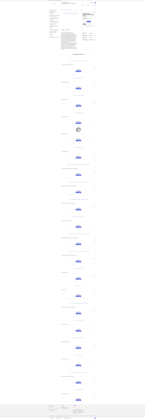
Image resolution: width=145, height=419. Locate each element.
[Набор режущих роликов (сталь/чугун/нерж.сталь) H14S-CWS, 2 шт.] (78, 181)
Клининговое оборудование (54, 18)
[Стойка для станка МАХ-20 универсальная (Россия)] (78, 60)
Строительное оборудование (54, 29)
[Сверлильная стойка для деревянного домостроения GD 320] (78, 198)
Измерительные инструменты (54, 15)
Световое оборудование (53, 31)
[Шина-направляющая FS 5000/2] (78, 112)
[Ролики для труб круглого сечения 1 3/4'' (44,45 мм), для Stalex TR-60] (78, 250)
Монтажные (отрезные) (89, 25)
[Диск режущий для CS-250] (78, 129)
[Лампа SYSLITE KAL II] (78, 285)
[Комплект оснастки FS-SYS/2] (78, 354)
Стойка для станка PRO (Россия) (65, 324)
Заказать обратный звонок (64, 3)
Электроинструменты (53, 32)
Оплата (53, 0)
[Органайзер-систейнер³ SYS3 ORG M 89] (78, 337)
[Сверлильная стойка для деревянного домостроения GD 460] (78, 302)
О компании (56, 0)
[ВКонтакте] (83, 24)
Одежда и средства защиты (54, 37)
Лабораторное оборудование (54, 21)
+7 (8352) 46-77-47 (66, 2)
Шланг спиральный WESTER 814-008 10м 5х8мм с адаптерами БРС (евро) (69, 168)
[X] (85, 24)
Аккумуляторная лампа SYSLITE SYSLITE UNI (66, 220)
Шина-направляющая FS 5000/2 (65, 116)
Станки (51, 28)
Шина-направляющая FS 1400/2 (65, 393)
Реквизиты (60, 0)
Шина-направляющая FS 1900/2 (65, 272)
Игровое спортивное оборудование (53, 12)
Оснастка (51, 35)
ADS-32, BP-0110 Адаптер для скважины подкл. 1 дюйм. (67, 376)
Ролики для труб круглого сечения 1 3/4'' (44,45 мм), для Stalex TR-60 (69, 255)
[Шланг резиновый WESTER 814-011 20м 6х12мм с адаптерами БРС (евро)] (78, 233)
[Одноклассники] (84, 24)
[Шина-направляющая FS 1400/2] (78, 389)
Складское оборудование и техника (54, 26)
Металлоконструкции (53, 10)
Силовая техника (52, 24)
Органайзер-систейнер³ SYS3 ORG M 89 (65, 341)
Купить (90, 21)
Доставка (50, 0)
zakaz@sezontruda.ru (73, 3)
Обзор (63, 29)
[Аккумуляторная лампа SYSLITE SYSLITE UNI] (78, 216)
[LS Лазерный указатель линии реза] (78, 77)
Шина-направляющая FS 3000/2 (65, 99)
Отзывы (67, 29)
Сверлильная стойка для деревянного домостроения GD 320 (68, 203)
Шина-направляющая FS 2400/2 (65, 151)
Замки (51, 34)
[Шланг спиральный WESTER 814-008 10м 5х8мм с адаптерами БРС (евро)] (78, 164)
